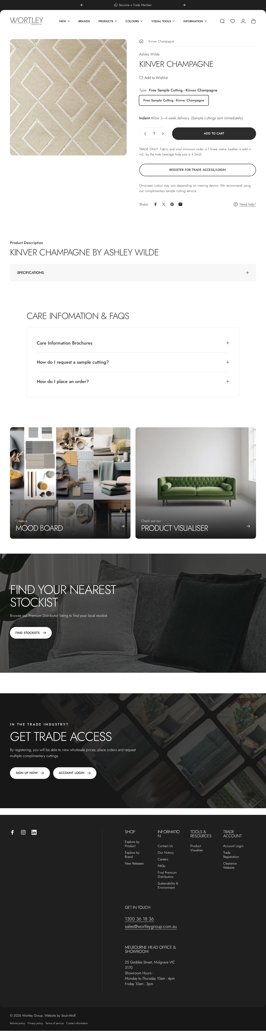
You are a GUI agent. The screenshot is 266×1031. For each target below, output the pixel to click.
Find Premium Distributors (167, 875)
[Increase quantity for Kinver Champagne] (164, 134)
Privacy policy (35, 1023)
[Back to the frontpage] (141, 41)
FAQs (161, 866)
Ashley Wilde (149, 54)
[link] (197, 170)
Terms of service (55, 1023)
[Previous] (81, 5)
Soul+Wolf (68, 1015)
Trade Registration (231, 855)
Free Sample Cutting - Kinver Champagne (173, 100)
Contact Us (165, 846)
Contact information (77, 1023)
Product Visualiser (196, 848)
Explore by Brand (132, 855)
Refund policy (17, 1023)
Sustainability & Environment (168, 885)
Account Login (233, 846)
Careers (163, 859)
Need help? (248, 204)
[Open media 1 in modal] (68, 97)
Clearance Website (230, 865)
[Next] (184, 5)
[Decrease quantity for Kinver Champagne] (144, 134)
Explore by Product (132, 844)
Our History (166, 853)
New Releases (134, 863)
